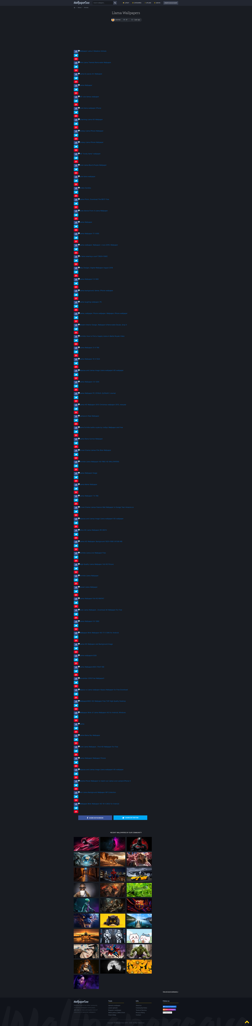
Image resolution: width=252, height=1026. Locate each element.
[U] (113, 973)
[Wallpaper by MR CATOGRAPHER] (139, 973)
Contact (138, 1015)
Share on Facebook (96, 818)
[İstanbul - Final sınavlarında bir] (139, 927)
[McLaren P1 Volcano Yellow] (139, 881)
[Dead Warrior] (113, 912)
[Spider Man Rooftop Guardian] (86, 851)
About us (138, 1005)
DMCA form (121, 1012)
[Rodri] (86, 973)
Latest (127, 3)
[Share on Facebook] (76, 53)
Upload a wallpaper (114, 1005)
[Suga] (86, 958)
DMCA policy (112, 1012)
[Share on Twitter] (76, 57)
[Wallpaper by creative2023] (139, 866)
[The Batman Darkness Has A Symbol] (139, 851)
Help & (112, 1015)
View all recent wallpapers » (170, 991)
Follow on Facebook (170, 1006)
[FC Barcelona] (139, 912)
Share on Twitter (131, 817)
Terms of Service (141, 1010)
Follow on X (168, 1012)
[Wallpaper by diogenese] (86, 866)
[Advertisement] (126, 36)
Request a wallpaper (114, 1010)
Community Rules (141, 1008)
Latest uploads (113, 1008)
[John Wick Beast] (113, 851)
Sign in (158, 3)
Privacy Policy (140, 1012)
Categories (137, 3)
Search (115, 3)
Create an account (170, 3)
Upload (148, 3)
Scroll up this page (247, 1022)
